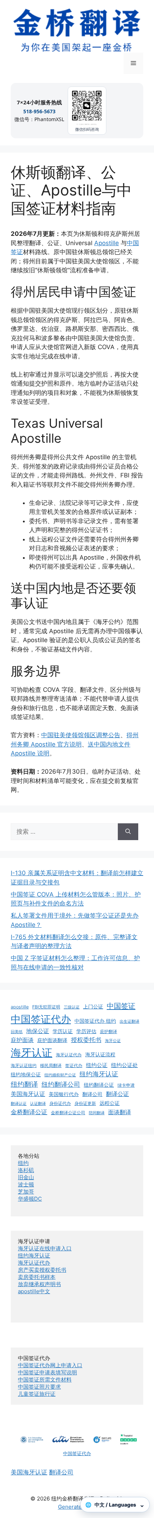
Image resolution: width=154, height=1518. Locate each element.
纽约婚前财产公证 (60, 1075)
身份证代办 (60, 1103)
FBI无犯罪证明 (46, 1006)
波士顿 (26, 1184)
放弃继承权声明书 (39, 1284)
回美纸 (17, 1032)
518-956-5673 (39, 111)
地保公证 (37, 1031)
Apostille (106, 243)
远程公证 (110, 1103)
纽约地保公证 (26, 1074)
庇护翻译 (108, 1031)
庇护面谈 (22, 1039)
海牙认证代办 (69, 1054)
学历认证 (63, 1031)
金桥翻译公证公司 (68, 1112)
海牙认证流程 (100, 1054)
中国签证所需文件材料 (45, 1379)
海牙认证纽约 (24, 1065)
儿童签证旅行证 (37, 1393)
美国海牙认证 (28, 1093)
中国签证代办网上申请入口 (50, 1365)
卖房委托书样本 (37, 1277)
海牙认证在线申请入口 (45, 1248)
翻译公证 (117, 1093)
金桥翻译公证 (29, 1112)
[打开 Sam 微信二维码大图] (87, 107)
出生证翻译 (129, 1021)
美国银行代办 (64, 1094)
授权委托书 (86, 1039)
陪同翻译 (97, 1113)
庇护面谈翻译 (52, 1040)
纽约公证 (96, 1065)
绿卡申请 (126, 1085)
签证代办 (73, 1065)
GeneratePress (77, 1506)
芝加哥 (26, 1191)
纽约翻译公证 (99, 1085)
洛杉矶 (26, 1170)
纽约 (23, 1163)
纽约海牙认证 (99, 1074)
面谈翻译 (119, 1112)
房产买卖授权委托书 (42, 1269)
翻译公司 (92, 1094)
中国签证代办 (41, 1019)
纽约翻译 (24, 1084)
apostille (20, 1006)
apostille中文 (34, 1291)
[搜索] (128, 831)
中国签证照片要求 (39, 1386)
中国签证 (121, 1005)
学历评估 (86, 1031)
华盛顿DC (30, 1198)
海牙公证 (113, 1040)
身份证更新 (85, 1103)
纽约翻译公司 (61, 1084)
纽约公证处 (124, 1065)
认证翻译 (38, 1103)
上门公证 (93, 1006)
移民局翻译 (51, 1065)
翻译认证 (19, 1103)
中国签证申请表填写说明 (47, 1372)
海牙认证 (31, 1052)
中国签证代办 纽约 (95, 1021)
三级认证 (72, 1007)
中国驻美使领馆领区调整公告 (80, 735)
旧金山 (26, 1177)
